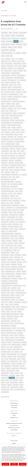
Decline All (5, 464)
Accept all (22, 464)
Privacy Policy (4, 6)
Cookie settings (14, 464)
